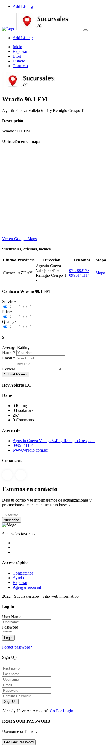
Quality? (9, 321)
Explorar (20, 51)
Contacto (20, 65)
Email (7, 358)
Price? (7, 311)
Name (7, 352)
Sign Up (10, 702)
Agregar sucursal (27, 587)
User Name (11, 617)
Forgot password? (17, 647)
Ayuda (18, 578)
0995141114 (79, 275)
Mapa (100, 273)
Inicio (17, 46)
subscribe (11, 520)
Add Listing (23, 6)
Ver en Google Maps (19, 238)
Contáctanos (23, 573)
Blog (17, 56)
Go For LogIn (61, 711)
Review (8, 369)
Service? (9, 301)
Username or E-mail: (19, 731)
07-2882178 (79, 270)
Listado (19, 61)
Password (10, 627)
